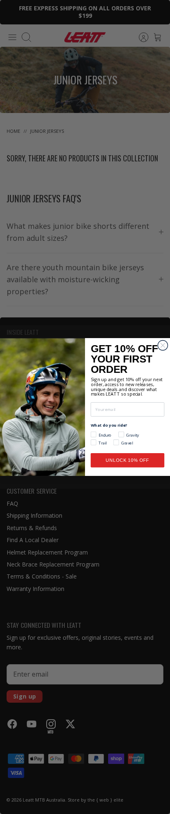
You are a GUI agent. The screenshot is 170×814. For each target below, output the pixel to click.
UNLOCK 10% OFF (127, 460)
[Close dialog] (163, 345)
